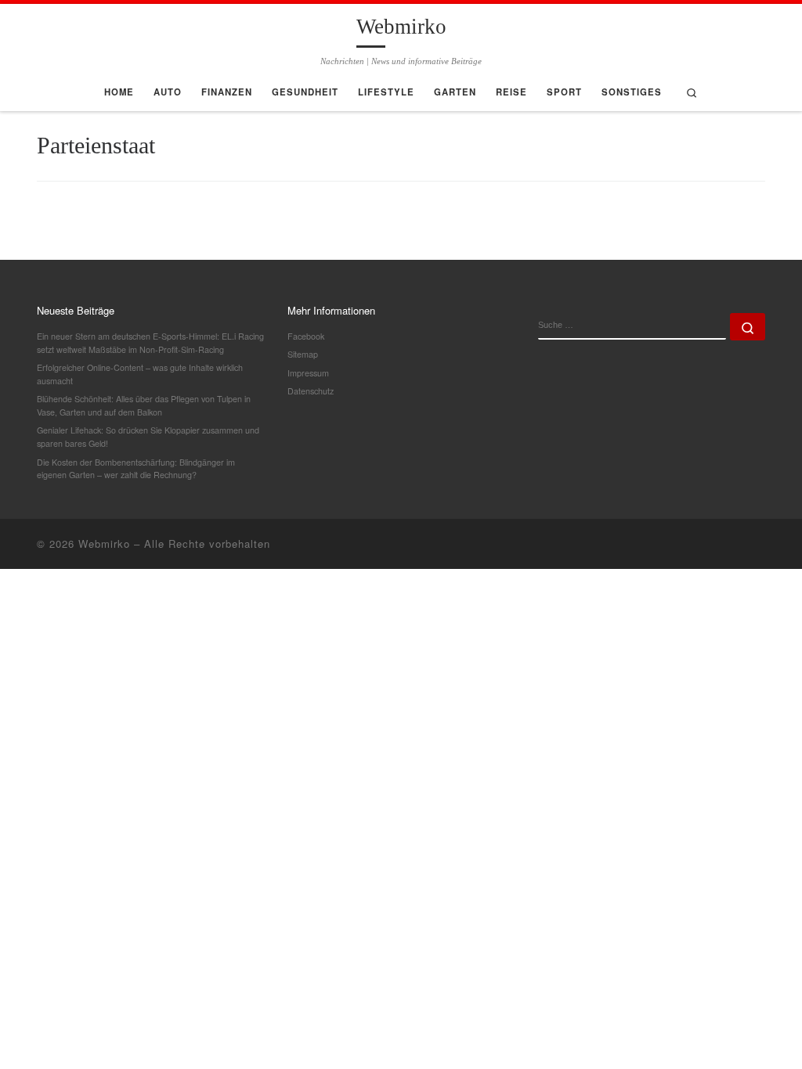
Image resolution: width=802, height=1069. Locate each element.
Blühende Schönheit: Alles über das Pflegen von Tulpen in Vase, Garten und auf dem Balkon (144, 405)
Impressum (308, 373)
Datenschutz (310, 391)
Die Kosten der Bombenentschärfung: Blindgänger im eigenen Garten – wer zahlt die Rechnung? (136, 468)
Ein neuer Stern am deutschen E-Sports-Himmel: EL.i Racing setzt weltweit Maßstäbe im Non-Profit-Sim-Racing (150, 342)
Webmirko (104, 543)
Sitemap (302, 354)
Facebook (305, 336)
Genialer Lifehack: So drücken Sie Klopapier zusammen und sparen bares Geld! (148, 436)
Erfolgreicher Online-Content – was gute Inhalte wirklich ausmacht (140, 374)
